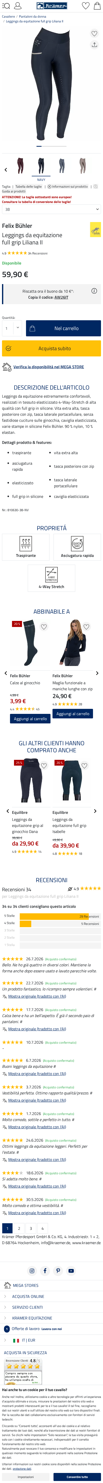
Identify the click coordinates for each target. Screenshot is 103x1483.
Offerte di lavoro (34, 1329)
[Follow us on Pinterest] (58, 1271)
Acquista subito (54, 348)
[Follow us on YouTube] (71, 1271)
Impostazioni (26, 1476)
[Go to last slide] (6, 673)
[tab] (39, 146)
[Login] (18, 5)
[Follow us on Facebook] (45, 1271)
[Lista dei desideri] (86, 5)
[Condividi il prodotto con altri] (94, 44)
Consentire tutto (77, 1476)
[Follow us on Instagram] (32, 1271)
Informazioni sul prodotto (70, 186)
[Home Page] (52, 5)
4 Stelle (9, 923)
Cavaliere (8, 16)
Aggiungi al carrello (72, 714)
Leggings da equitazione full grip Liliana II (34, 21)
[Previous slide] (6, 170)
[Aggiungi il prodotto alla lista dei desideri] (94, 33)
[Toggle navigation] (6, 6)
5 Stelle (9, 915)
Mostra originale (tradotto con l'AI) (37, 996)
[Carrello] (97, 5)
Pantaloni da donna (32, 16)
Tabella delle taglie (28, 186)
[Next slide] (97, 170)
